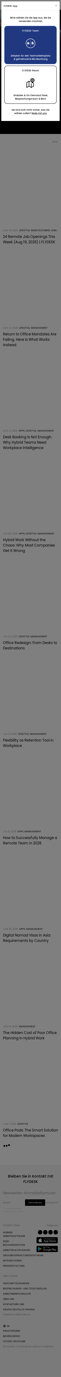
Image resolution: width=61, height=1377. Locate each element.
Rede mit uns (39, 113)
